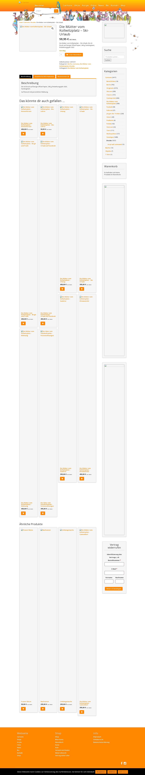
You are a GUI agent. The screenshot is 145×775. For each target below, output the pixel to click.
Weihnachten (111, 134)
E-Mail (114, 569)
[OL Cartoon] (24, 2)
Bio (107, 5)
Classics (109, 95)
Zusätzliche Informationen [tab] (44, 76)
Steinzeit (109, 127)
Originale (109, 88)
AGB (56, 748)
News (101, 5)
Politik (108, 124)
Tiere (108, 130)
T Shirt (107, 154)
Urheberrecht (98, 739)
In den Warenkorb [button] (23, 133)
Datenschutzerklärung (101, 742)
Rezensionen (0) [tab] (63, 76)
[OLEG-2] (114, 31)
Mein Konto (59, 739)
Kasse (57, 745)
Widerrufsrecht (60, 753)
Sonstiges (110, 137)
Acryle (85, 5)
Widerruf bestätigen (113, 589)
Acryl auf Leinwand (115, 144)
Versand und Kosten (62, 750)
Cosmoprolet (111, 98)
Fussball (109, 107)
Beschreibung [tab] (26, 76)
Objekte (108, 151)
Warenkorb (59, 742)
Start (21, 22)
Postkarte (109, 120)
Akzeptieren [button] (101, 772)
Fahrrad (109, 110)
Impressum (97, 737)
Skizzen (109, 91)
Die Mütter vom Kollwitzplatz (78, 68)
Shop (123, 5)
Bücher (107, 148)
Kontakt (114, 5)
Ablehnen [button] (112, 772)
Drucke (33, 22)
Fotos (93, 5)
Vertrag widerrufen (62, 755)
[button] (53, 28)
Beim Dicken (110, 81)
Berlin (70, 64)
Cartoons (67, 5)
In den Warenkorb (74, 55)
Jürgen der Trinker (113, 114)
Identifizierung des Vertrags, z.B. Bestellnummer (114, 557)
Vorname (109, 578)
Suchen (107, 60)
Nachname (119, 578)
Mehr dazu (123, 772)
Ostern (108, 117)
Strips (77, 5)
